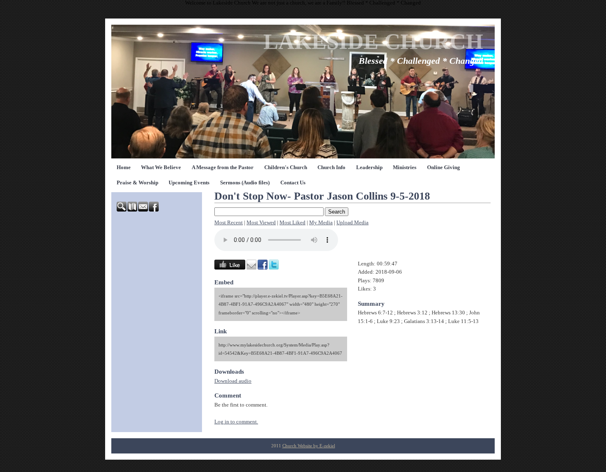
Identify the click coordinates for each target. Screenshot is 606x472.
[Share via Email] (251, 268)
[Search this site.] (122, 210)
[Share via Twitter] (274, 268)
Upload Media (352, 223)
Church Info (331, 167)
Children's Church (285, 167)
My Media (321, 223)
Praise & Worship (137, 183)
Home (124, 167)
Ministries (404, 167)
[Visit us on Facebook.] (154, 210)
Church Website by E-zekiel (308, 446)
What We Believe (161, 167)
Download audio (232, 381)
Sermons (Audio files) (245, 183)
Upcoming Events (189, 183)
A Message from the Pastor (223, 167)
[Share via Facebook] (263, 268)
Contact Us (292, 183)
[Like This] (229, 268)
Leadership (369, 167)
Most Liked (292, 223)
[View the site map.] (132, 210)
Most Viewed (261, 223)
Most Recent (228, 223)
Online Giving (443, 167)
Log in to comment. (236, 422)
